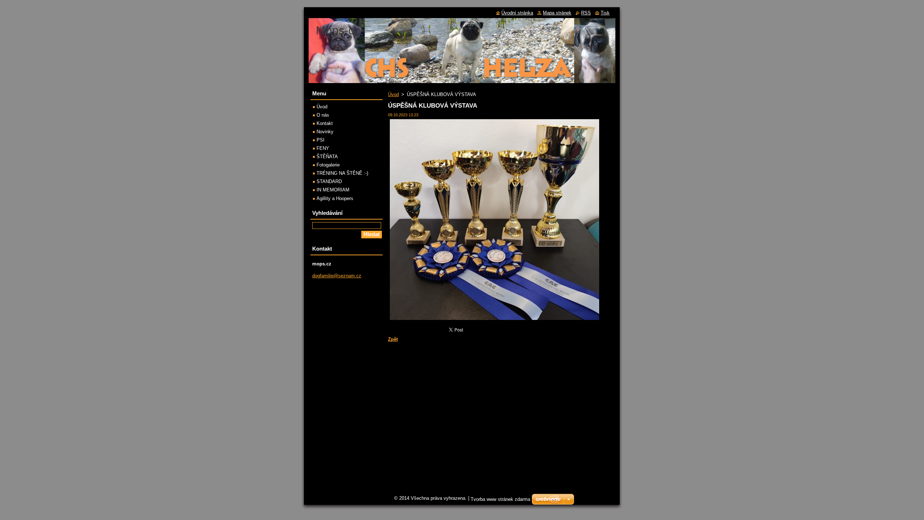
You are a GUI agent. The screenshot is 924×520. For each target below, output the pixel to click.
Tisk (605, 13)
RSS (586, 13)
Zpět (393, 339)
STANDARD (329, 181)
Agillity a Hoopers (335, 198)
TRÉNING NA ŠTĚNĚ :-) (342, 173)
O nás (323, 115)
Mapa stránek (557, 13)
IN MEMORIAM (333, 189)
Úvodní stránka (517, 13)
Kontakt (325, 123)
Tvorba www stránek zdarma (500, 499)
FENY (323, 148)
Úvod (393, 94)
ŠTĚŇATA (327, 156)
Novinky (325, 131)
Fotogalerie (328, 165)
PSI (320, 140)
